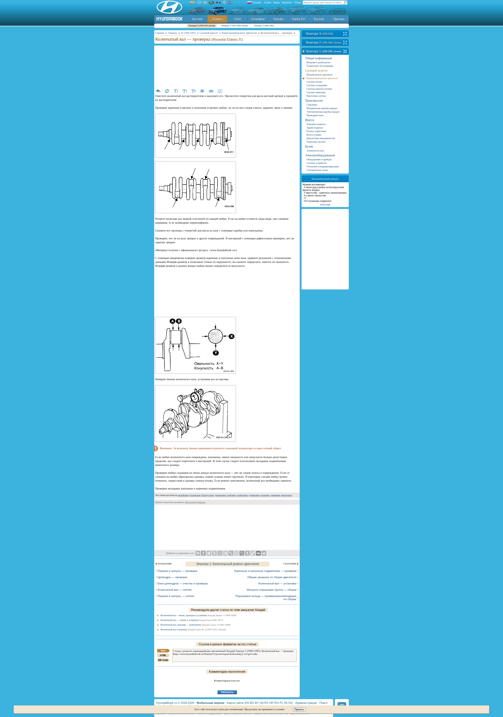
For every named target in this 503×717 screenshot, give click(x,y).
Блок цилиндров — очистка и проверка (183, 583)
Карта (276, 2)
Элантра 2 (234, 25)
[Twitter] (209, 553)
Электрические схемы (317, 170)
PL (281, 702)
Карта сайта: (235, 702)
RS (266, 702)
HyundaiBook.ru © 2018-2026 (175, 702)
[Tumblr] (247, 553)
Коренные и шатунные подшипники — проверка (265, 570)
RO (276, 702)
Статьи (267, 2)
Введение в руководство (318, 62)
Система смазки (314, 81)
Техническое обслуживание (320, 66)
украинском (220, 495)
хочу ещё (325, 204)
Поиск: (298, 2)
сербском (231, 495)
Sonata (278, 19)
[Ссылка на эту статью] (211, 91)
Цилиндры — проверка (172, 577)
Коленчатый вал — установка (277, 583)
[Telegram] (225, 553)
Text (163, 650)
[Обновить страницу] (167, 91)
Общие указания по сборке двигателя (271, 577)
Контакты (287, 2)
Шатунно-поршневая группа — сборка (271, 589)
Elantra (217, 19)
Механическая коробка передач (322, 108)
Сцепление (312, 104)
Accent (197, 19)
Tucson (318, 19)
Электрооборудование (320, 155)
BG (252, 702)
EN (247, 702)
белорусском (208, 495)
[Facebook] (203, 553)
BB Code (163, 660)
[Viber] (231, 553)
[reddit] (264, 553)
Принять (299, 709)
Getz (237, 19)
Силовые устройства (317, 163)
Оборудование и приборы (319, 159)
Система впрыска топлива (319, 88)
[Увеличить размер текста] (185, 91)
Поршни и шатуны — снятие (176, 596)
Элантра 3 (264, 25)
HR (271, 702)
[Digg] (258, 553)
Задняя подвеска (315, 127)
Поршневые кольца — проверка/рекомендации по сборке (265, 597)
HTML (163, 655)
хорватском (242, 495)
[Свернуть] (345, 51)
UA (261, 702)
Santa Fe (298, 19)
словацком (275, 495)
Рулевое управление (316, 131)
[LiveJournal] (242, 553)
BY (257, 702)
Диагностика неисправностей (321, 138)
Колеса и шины (314, 134)
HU (290, 702)
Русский (256, 2)
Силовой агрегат (316, 70)
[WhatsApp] (236, 553)
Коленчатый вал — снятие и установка (192, 620)
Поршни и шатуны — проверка (177, 570)
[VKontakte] (198, 553)
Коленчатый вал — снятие (175, 589)
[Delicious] (253, 553)
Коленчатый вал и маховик (193, 629)
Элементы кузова (315, 150)
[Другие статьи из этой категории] (202, 91)
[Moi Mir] (220, 553)
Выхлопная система (316, 96)
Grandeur (258, 19)
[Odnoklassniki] (214, 553)
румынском (254, 495)
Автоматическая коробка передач (323, 111)
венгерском (286, 495)
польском (265, 495)
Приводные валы (315, 115)
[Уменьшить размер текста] (176, 91)
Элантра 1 (201, 25)
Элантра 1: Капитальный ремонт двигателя (227, 564)
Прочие (339, 19)
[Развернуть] (345, 34)
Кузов (309, 146)
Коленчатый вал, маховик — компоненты (195, 624)
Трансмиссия (314, 100)
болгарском (195, 495)
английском (183, 495)
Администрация (306, 702)
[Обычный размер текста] (193, 91)
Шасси (309, 120)
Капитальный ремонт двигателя (322, 78)
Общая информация (318, 58)
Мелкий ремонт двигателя (319, 74)
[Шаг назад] (158, 91)
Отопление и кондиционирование (323, 166)
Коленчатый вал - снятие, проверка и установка (198, 615)
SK (286, 702)
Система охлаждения (317, 85)
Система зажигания (316, 92)
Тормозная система (316, 141)
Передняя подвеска (316, 124)
